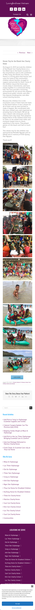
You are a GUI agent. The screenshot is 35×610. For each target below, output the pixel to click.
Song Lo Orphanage (11, 477)
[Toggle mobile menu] (31, 15)
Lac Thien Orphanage (11, 465)
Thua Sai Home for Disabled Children (17, 488)
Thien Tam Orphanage (12, 473)
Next (29, 53)
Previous (22, 53)
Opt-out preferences (16, 608)
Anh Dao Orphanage (11, 480)
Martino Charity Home (12, 499)
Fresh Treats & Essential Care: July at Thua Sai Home (17, 449)
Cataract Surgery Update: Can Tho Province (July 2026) (16, 426)
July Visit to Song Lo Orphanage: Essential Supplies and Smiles (15, 420)
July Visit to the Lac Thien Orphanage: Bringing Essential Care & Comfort (17, 437)
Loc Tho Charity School (12, 510)
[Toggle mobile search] (27, 15)
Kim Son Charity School (12, 507)
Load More (17, 377)
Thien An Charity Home (12, 495)
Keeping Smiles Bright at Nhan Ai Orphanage (16, 432)
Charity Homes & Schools (19, 382)
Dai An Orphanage (10, 469)
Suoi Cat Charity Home (12, 503)
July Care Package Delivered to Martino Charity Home (15, 443)
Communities (8, 518)
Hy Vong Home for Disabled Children (17, 492)
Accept (17, 603)
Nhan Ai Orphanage (11, 462)
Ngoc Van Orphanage (11, 484)
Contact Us (17, 14)
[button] (32, 586)
